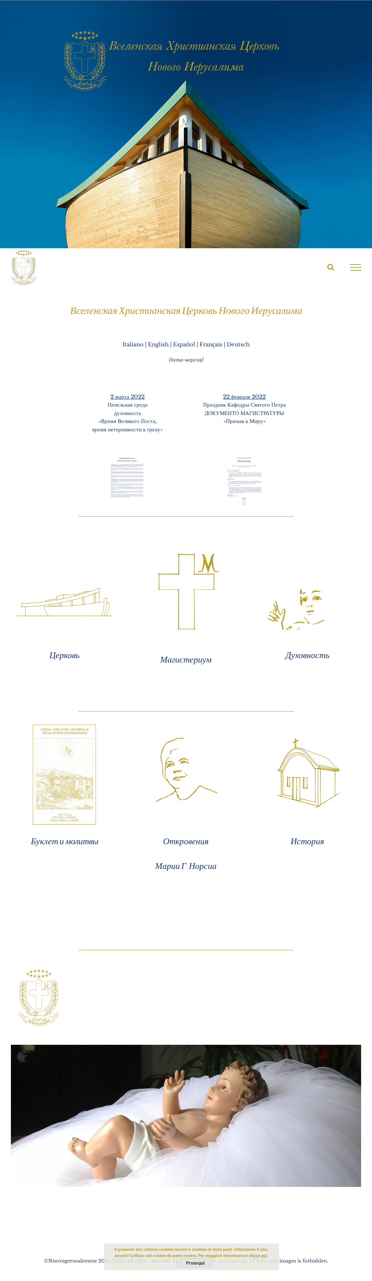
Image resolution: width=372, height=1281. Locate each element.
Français (210, 344)
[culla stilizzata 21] (307, 721)
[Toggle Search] (330, 267)
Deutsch (238, 344)
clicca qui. (258, 1255)
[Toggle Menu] (355, 267)
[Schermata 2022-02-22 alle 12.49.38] (244, 458)
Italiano (132, 344)
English (158, 344)
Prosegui (195, 1263)
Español (184, 344)
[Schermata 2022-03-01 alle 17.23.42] (127, 458)
